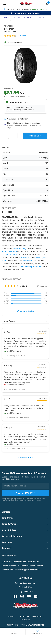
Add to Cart (35, 135)
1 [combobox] (12, 135)
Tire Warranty (25, 620)
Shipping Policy (37, 616)
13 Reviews (22, 36)
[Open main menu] (5, 4)
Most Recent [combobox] (9, 321)
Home (6, 17)
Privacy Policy (29, 500)
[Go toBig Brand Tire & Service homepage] (26, 3)
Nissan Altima (12, 254)
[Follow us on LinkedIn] (36, 596)
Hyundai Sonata (9, 251)
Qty (11, 133)
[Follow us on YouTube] (29, 596)
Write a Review (27, 311)
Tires (13, 17)
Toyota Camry (19, 248)
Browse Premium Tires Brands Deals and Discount (22, 565)
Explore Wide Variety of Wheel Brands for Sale (20, 562)
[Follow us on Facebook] (15, 596)
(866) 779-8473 (25, 586)
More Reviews (25, 457)
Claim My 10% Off (24, 493)
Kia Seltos (25, 257)
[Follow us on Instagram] (22, 596)
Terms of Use (24, 616)
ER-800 (30, 17)
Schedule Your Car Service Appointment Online (20, 569)
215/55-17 (27, 260)
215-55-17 (40, 17)
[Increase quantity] (20, 136)
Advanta (21, 17)
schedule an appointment (30, 266)
